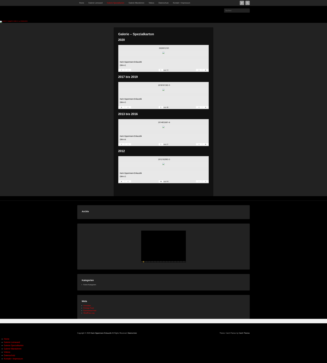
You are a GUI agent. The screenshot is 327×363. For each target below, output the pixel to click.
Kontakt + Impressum (181, 3)
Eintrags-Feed (88, 308)
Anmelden (87, 306)
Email (247, 16)
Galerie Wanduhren (136, 3)
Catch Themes (244, 333)
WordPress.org (88, 313)
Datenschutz (164, 3)
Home (81, 3)
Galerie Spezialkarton (115, 3)
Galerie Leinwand (95, 3)
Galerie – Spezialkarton (136, 34)
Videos (151, 3)
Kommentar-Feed (89, 311)
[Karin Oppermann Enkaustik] (163, 22)
